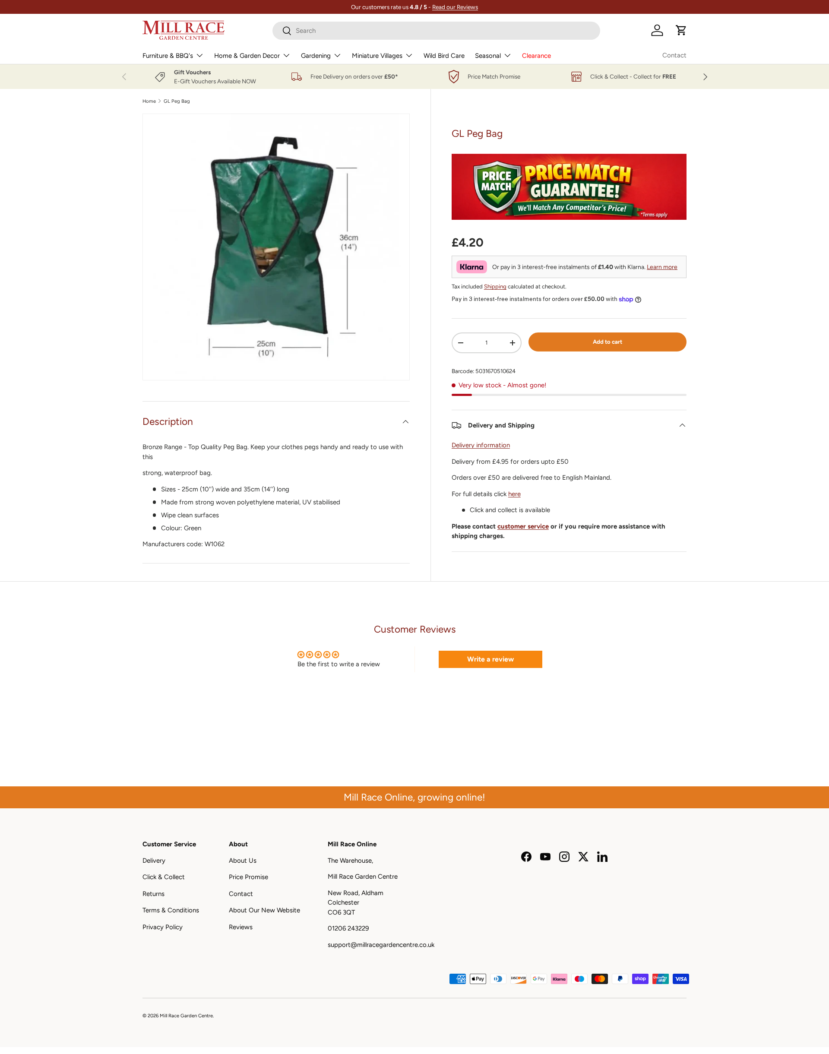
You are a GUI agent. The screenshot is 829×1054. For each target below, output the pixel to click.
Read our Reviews (455, 6)
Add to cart (607, 341)
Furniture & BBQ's (167, 56)
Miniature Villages (377, 56)
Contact (674, 55)
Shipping (495, 286)
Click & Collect (163, 877)
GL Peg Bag (177, 101)
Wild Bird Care (444, 56)
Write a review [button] (490, 659)
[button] (681, 30)
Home (149, 101)
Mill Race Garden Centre (186, 1016)
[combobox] (436, 31)
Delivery (153, 860)
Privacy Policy (162, 927)
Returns (153, 893)
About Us (242, 860)
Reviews (241, 927)
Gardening (316, 56)
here (514, 494)
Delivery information (481, 445)
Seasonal (488, 56)
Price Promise (248, 877)
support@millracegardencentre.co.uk (381, 944)
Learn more (662, 267)
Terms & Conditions (170, 910)
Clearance (536, 56)
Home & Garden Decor (247, 56)
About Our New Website (264, 910)
